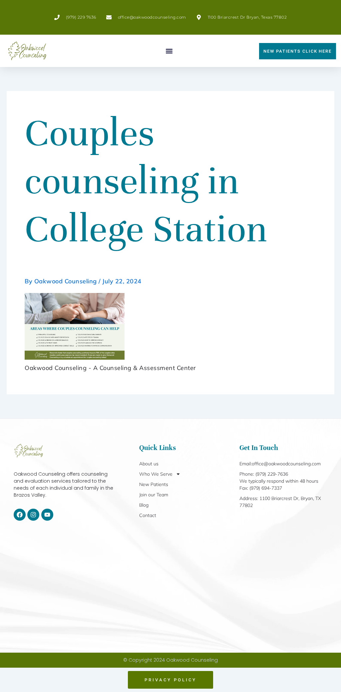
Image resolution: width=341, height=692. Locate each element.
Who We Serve (155, 474)
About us (149, 464)
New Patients (153, 484)
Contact (147, 515)
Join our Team (153, 495)
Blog (144, 505)
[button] (169, 50)
